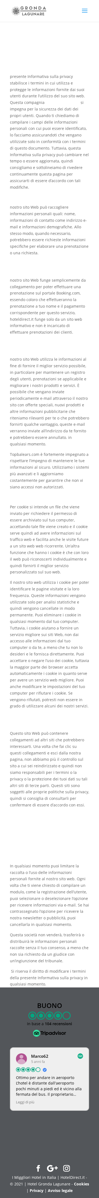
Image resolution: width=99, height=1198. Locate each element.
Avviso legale (60, 1190)
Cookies (81, 1184)
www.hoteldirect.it (63, 102)
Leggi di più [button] (22, 1102)
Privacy (36, 1190)
